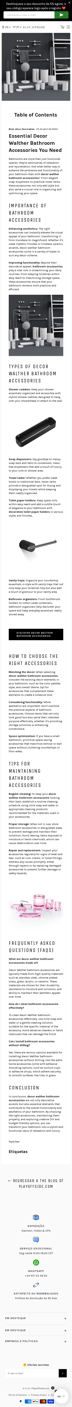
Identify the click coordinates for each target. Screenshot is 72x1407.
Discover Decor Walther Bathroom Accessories (35, 634)
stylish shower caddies (23, 397)
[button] (17, 27)
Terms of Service (17, 1394)
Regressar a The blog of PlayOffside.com (38, 1183)
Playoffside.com (40, 1388)
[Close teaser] (53, 1388)
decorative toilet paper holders (29, 511)
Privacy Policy (39, 1394)
